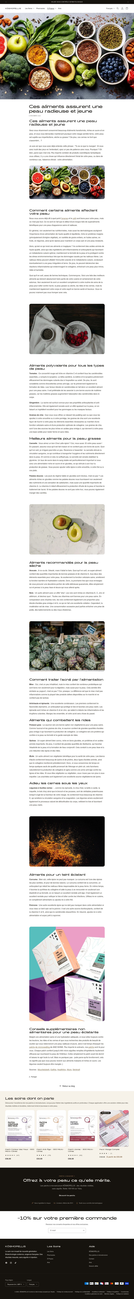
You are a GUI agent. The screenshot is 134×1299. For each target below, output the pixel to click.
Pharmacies (51, 1255)
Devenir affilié (93, 1266)
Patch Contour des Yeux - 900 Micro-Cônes (19, 1150)
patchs (32, 1047)
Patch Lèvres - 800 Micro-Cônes (80, 1150)
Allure (69, 1069)
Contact (91, 1259)
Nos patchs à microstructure (98, 1255)
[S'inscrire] (83, 1230)
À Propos (50, 1259)
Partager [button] (34, 1077)
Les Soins (50, 1251)
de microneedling (42, 1047)
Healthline (61, 1069)
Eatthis (53, 1069)
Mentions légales (109, 1293)
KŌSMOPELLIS (94, 1251)
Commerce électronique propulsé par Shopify (42, 1291)
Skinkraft (76, 1069)
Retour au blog (68, 1086)
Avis (48, 1262)
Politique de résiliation (122, 1293)
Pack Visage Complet (109, 1149)
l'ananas (64, 218)
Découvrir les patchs (67, 1195)
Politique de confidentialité (82, 1291)
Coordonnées (125, 1291)
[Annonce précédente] (6, 2)
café (74, 218)
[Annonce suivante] (128, 2)
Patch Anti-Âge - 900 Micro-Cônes (50, 1150)
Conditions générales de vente (93, 1293)
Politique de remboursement (65, 1291)
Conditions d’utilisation (98, 1291)
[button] (29, 8)
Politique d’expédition (113, 1291)
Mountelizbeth (44, 1069)
